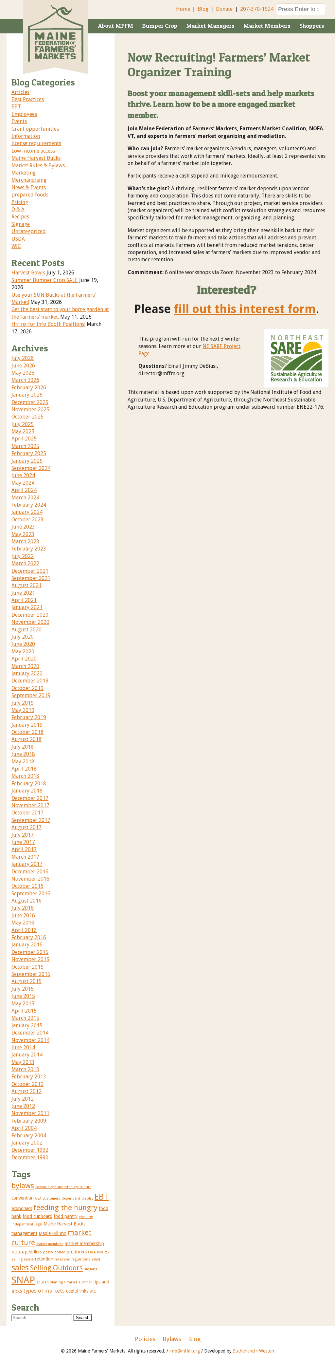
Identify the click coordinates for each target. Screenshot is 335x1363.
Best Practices (27, 99)
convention (22, 1198)
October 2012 (27, 1084)
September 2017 (30, 820)
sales (20, 1267)
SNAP (23, 1280)
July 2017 (22, 835)
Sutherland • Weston (253, 1351)
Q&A (92, 1252)
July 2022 (22, 556)
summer (85, 1282)
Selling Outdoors (56, 1268)
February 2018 (28, 783)
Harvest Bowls (28, 273)
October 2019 (27, 688)
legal (38, 1224)
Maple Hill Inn (52, 1233)
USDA (18, 239)
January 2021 (27, 607)
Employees (24, 114)
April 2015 (24, 1011)
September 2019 (30, 695)
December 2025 (29, 402)
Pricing (19, 202)
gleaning (86, 1217)
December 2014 (29, 1033)
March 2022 (25, 563)
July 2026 (22, 358)
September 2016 (30, 893)
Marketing (23, 173)
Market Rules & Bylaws (38, 165)
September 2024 (30, 468)
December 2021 (29, 571)
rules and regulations (72, 1259)
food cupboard (37, 1216)
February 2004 (28, 1135)
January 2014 (27, 1055)
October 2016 (27, 886)
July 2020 (22, 637)
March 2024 (25, 498)
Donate (224, 9)
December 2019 (29, 681)
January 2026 (27, 395)
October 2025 (27, 417)
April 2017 (24, 849)
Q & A (18, 209)
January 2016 (27, 945)
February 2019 (28, 717)
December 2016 (29, 871)
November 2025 (30, 409)
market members (49, 1244)
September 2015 (30, 974)
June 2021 (23, 593)
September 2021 (30, 578)
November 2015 (30, 959)
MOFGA (17, 1252)
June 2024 (23, 475)
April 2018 (24, 769)
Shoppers (311, 25)
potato (59, 1252)
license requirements (36, 143)
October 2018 (27, 732)
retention (44, 1258)
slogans (90, 1269)
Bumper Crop (159, 25)
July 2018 (22, 747)
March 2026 (25, 380)
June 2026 (23, 366)
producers (77, 1251)
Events (19, 121)
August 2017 (26, 827)
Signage (20, 224)
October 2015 (27, 967)
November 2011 (30, 1113)
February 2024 (28, 505)
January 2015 (27, 1025)
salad (96, 1259)
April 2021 (24, 600)
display (87, 1198)
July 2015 (22, 989)
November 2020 (30, 622)
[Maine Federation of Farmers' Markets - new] (55, 60)
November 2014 (30, 1040)
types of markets (44, 1290)
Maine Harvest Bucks (36, 158)
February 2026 (28, 387)
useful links (77, 1291)
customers (51, 1198)
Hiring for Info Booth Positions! (48, 324)
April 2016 (24, 930)
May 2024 (22, 483)
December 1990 (29, 1157)
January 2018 (27, 791)
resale (29, 1259)
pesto (48, 1252)
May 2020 (22, 651)
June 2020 (23, 644)
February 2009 (28, 1121)
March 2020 (25, 666)
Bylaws (172, 1339)
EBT (16, 106)
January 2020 (27, 673)
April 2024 (24, 490)
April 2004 (24, 1128)
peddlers (33, 1251)
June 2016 (23, 915)
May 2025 (22, 431)
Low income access (33, 151)
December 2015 (29, 952)
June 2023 (23, 527)
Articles (20, 92)
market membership (84, 1243)
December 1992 (29, 1150)
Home (183, 9)
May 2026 (22, 373)
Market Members (267, 25)
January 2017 (27, 864)
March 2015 (25, 1018)
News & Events (28, 187)
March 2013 (25, 1069)
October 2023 (27, 519)
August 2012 (26, 1091)
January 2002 (27, 1143)
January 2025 (27, 461)
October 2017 (27, 813)
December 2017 (29, 798)
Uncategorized (28, 231)
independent (22, 1224)
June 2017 (23, 842)
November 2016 (30, 879)
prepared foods (29, 195)
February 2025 (28, 453)
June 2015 (23, 996)
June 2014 (23, 1047)
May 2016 (22, 923)
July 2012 (22, 1099)
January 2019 (27, 725)
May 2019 (22, 710)
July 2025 (22, 424)
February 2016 (28, 937)
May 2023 (22, 534)
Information (25, 136)
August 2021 (26, 585)
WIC (16, 246)
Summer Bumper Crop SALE (44, 280)
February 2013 (28, 1077)
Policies (145, 1339)
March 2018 (25, 776)
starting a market (63, 1282)
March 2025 (25, 446)
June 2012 (23, 1106)
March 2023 (25, 541)
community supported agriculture (63, 1187)
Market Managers (210, 25)
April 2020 (24, 659)
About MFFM (115, 25)
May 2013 (22, 1062)
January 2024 (27, 512)
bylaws (22, 1185)
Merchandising (28, 180)
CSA (38, 1198)
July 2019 (22, 703)
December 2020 (29, 615)
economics (21, 1208)
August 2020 (26, 629)
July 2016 (22, 908)
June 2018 (23, 754)
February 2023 (28, 549)
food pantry (66, 1216)
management (24, 1233)
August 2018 (26, 739)
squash (42, 1282)
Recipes (20, 217)
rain (100, 1252)
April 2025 (24, 439)
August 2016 (26, 901)
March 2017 (25, 857)
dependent (71, 1198)
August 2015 (26, 981)
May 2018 (22, 761)
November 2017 (30, 805)
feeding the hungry (65, 1207)
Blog (203, 9)
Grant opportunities (35, 129)
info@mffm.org (184, 1351)
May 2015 (22, 1003)
